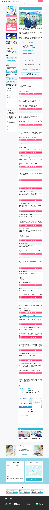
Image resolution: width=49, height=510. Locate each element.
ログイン (45, 1)
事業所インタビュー (9, 102)
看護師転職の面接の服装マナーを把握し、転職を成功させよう (31, 69)
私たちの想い (11, 500)
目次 (21, 40)
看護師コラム (8, 95)
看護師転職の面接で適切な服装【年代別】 (28, 50)
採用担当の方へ (21, 500)
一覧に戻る (31, 425)
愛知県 (8, 476)
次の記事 (40, 425)
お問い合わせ (42, 500)
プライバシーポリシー (31, 500)
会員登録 (40, 1)
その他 (7, 107)
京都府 (17, 469)
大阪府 (17, 467)
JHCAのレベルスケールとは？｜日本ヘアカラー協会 (25, 388)
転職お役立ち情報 (21, 11)
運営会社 (25, 500)
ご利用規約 (6, 500)
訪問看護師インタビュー (10, 97)
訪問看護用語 (8, 104)
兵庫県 (17, 470)
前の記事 (20, 425)
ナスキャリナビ (37, 500)
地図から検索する (34, 479)
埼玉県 (8, 470)
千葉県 (8, 472)
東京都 (8, 467)
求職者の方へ (16, 500)
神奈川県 (8, 469)
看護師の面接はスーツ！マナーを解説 (28, 42)
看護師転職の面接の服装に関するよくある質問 (29, 63)
